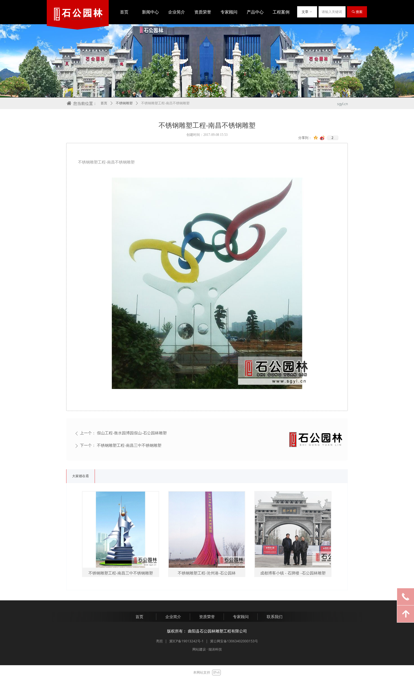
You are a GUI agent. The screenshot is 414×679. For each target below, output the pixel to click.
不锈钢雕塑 (124, 103)
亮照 (159, 641)
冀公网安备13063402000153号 (234, 641)
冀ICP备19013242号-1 (186, 641)
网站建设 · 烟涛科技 (207, 649)
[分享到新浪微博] (322, 138)
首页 (104, 103)
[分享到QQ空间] (315, 138)
